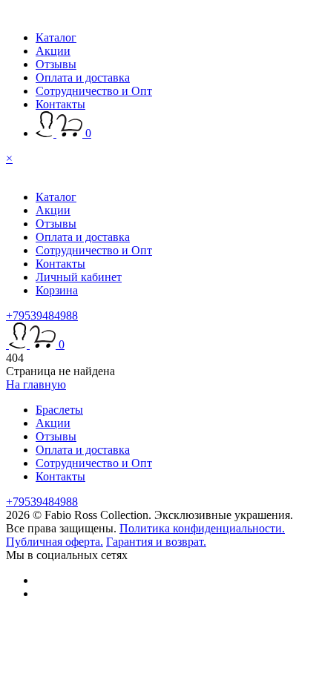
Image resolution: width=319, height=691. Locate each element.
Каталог (56, 37)
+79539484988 (42, 315)
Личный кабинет (79, 277)
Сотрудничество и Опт (94, 91)
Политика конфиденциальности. (202, 528)
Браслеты (59, 409)
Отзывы (56, 64)
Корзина (57, 290)
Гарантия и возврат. (156, 541)
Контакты (60, 104)
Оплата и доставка (83, 77)
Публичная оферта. (54, 541)
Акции (53, 50)
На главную (36, 384)
